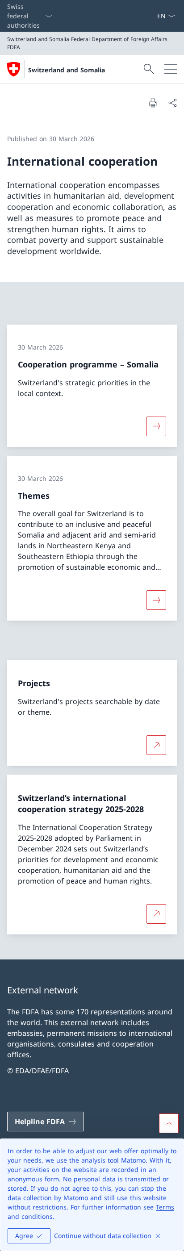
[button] (169, 1123)
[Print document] (153, 103)
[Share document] (172, 103)
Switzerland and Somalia (66, 70)
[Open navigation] (170, 69)
